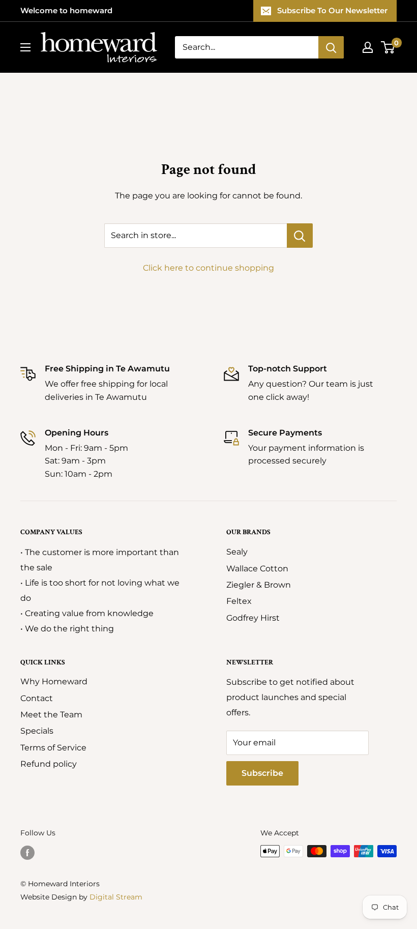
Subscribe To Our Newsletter (332, 10)
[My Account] (368, 47)
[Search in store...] (300, 235)
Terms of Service (53, 747)
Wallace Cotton (257, 568)
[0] (388, 47)
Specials (36, 731)
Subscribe (262, 773)
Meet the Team (51, 714)
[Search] (331, 47)
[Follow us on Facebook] (27, 852)
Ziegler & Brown (258, 585)
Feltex (239, 601)
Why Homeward (53, 681)
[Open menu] (25, 47)
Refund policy (48, 764)
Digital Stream (116, 897)
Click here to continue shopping (208, 268)
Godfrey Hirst (253, 618)
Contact (36, 698)
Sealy (237, 552)
